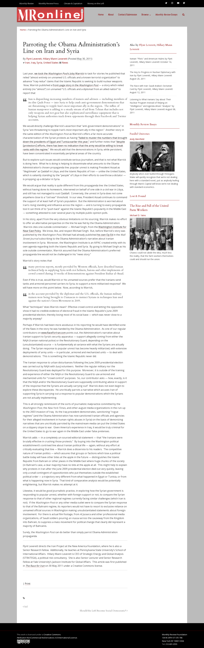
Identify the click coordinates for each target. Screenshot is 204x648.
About (111, 14)
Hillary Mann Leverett (55, 58)
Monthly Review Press (49, 3)
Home (101, 14)
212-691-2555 (171, 644)
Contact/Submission (127, 14)
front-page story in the (75, 85)
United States (50, 62)
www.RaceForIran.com (53, 332)
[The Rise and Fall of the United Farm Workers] (151, 234)
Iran (27, 62)
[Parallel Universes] (152, 157)
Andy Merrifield (137, 139)
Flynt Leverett (34, 58)
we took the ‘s (51, 73)
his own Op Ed (105, 234)
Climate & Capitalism (73, 3)
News (65, 62)
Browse (145, 14)
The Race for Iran (35, 565)
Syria (39, 62)
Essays (166, 14)
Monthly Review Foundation (174, 634)
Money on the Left (96, 3)
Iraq (33, 62)
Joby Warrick (77, 73)
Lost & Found (138, 196)
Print (27, 583)
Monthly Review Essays (143, 124)
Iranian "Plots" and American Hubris (147, 58)
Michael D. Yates (138, 215)
